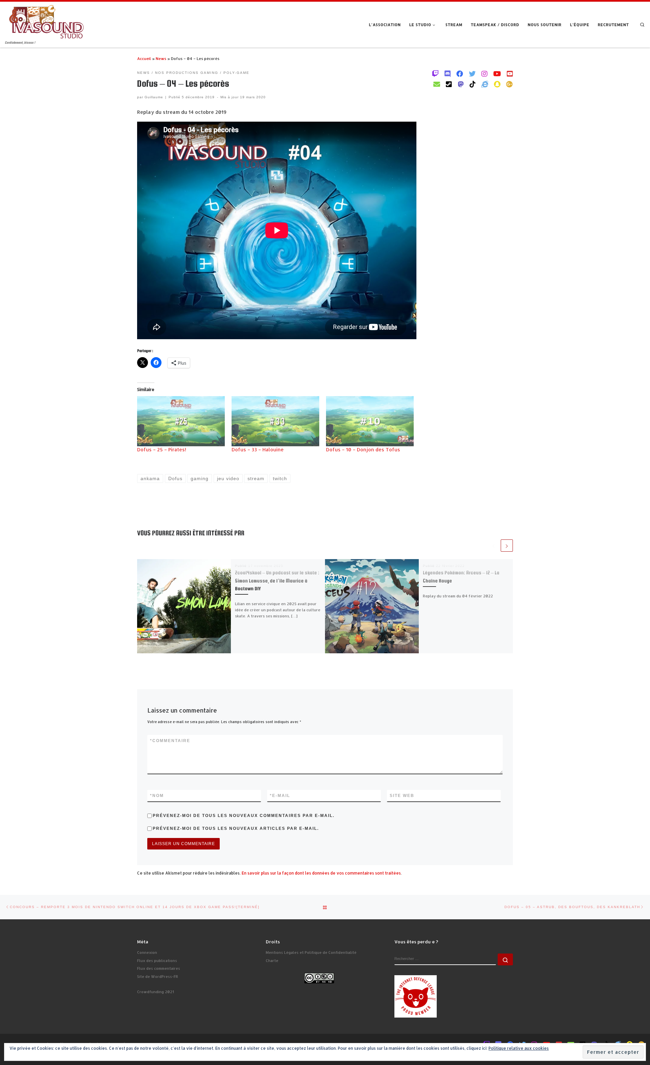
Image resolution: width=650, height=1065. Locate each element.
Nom (157, 795)
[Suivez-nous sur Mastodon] (461, 84)
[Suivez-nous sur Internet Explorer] (484, 84)
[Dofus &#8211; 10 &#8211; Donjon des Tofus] (370, 421)
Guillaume (154, 97)
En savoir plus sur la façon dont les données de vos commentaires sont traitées (321, 873)
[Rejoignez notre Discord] (448, 73)
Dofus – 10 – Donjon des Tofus (363, 449)
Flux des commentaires (158, 968)
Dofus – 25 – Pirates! (161, 449)
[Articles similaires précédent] (494, 545)
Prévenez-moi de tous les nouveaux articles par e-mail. (236, 828)
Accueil (144, 58)
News (161, 58)
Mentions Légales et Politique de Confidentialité (311, 952)
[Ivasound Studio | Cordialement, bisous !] (46, 21)
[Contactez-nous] (436, 84)
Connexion (147, 952)
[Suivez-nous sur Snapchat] (497, 84)
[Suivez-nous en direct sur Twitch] (435, 73)
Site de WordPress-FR (157, 976)
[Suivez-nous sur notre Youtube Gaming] (497, 73)
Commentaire (170, 740)
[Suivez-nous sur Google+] (509, 84)
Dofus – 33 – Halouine (258, 449)
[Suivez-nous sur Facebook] (459, 73)
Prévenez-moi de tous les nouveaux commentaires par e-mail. (243, 815)
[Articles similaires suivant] (507, 545)
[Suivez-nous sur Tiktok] (473, 84)
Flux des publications (157, 960)
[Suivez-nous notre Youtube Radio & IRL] (510, 73)
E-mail (280, 795)
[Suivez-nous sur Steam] (449, 84)
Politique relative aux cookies (519, 1048)
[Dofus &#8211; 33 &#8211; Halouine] (275, 421)
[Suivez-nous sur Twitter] (472, 73)
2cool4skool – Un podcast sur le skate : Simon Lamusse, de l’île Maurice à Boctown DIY (277, 580)
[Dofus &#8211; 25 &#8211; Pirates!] (181, 421)
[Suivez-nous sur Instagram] (484, 73)
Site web (402, 795)
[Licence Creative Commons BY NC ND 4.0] (319, 977)
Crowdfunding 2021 (155, 991)
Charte (272, 960)
